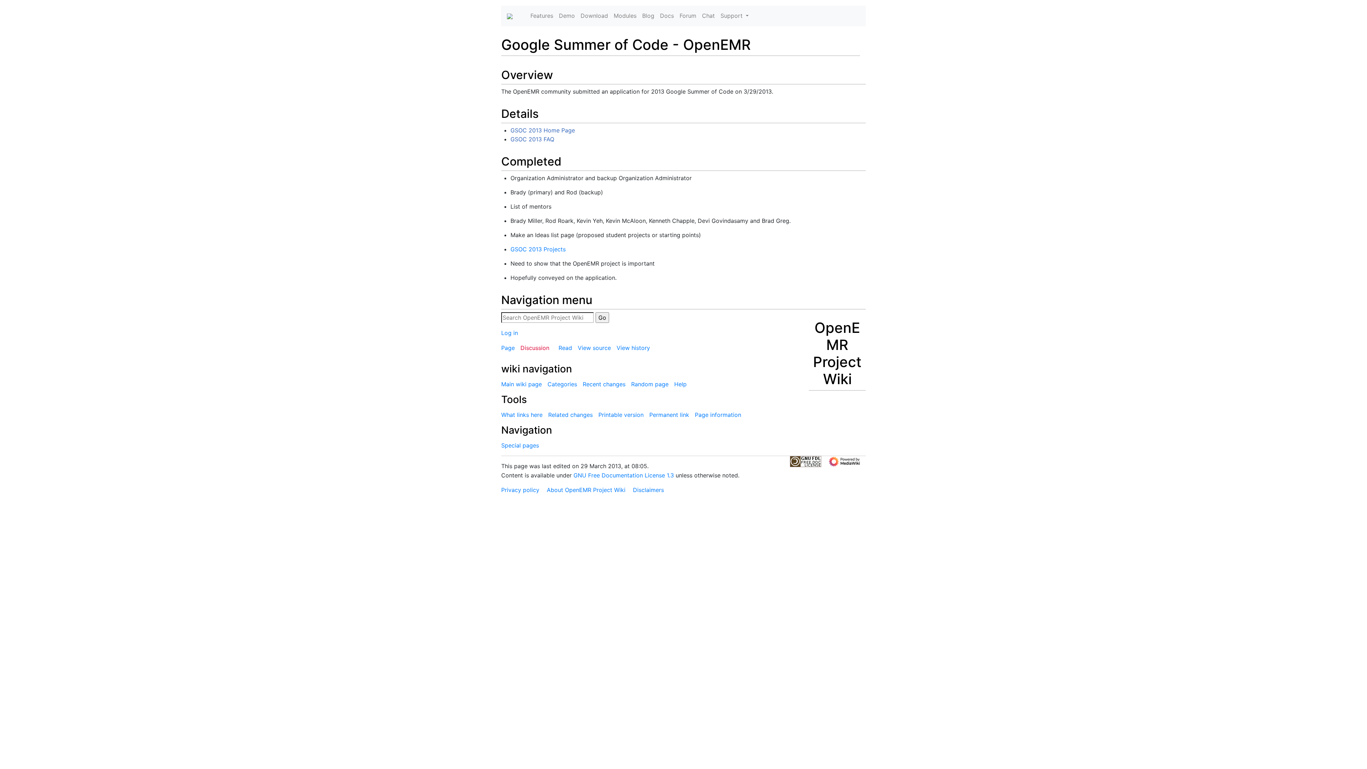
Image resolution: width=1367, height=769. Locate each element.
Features (541, 15)
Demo (567, 15)
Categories (562, 384)
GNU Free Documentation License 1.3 (623, 475)
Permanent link (669, 414)
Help (680, 384)
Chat (708, 15)
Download (594, 15)
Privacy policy (520, 489)
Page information (718, 414)
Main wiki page (521, 384)
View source (594, 347)
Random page (650, 384)
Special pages (520, 445)
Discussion (534, 347)
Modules (625, 15)
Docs (667, 15)
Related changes (570, 414)
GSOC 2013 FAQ (532, 139)
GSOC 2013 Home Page (542, 130)
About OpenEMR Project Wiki (586, 489)
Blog (648, 15)
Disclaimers (648, 489)
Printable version (621, 414)
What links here (522, 414)
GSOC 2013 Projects (538, 249)
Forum (688, 15)
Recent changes (604, 384)
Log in (509, 332)
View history (633, 347)
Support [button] (732, 15)
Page (508, 347)
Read (565, 347)
